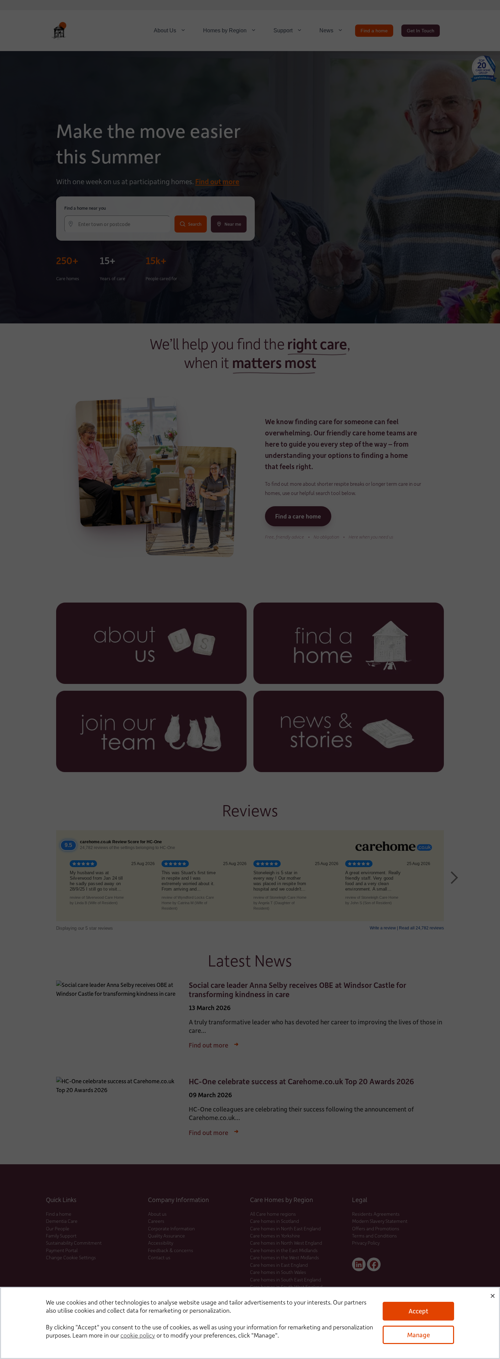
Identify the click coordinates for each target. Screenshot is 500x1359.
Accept (418, 1311)
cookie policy (137, 1335)
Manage (418, 1334)
